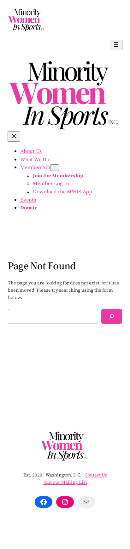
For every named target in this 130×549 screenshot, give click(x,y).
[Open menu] (116, 45)
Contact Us (96, 475)
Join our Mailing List (65, 482)
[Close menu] (14, 136)
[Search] (111, 316)
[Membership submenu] (54, 167)
